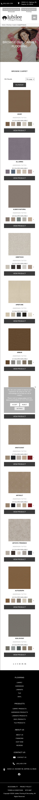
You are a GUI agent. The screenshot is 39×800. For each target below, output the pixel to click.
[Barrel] (19, 196)
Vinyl (20, 696)
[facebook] (19, 774)
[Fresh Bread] (30, 267)
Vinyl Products (20, 719)
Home (3, 25)
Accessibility (13, 786)
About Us (19, 735)
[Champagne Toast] (13, 124)
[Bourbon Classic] (19, 101)
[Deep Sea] (30, 553)
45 (22, 664)
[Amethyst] (19, 149)
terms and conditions (13, 400)
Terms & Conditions (15, 790)
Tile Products (19, 723)
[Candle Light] (18, 553)
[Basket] (13, 219)
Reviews (19, 745)
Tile (19, 693)
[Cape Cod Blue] (18, 314)
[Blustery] (24, 219)
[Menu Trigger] (34, 17)
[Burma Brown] (13, 553)
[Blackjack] (13, 457)
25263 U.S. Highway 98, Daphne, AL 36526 (21, 769)
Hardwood (19, 686)
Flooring (9, 25)
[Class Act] (18, 124)
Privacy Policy (25, 786)
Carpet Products (19, 708)
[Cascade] (18, 457)
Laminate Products (19, 716)
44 (19, 664)
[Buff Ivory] (19, 291)
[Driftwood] (24, 362)
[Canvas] (19, 244)
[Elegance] (24, 124)
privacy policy (22, 398)
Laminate (19, 689)
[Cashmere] (24, 457)
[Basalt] (18, 171)
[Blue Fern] (18, 219)
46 (25, 664)
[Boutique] (30, 219)
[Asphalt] (19, 625)
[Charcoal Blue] (18, 648)
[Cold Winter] (24, 553)
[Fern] (30, 362)
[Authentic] (19, 387)
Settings (19, 408)
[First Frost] (24, 267)
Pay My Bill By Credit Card (11, 9)
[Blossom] (30, 171)
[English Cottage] (30, 124)
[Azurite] (13, 171)
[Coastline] (18, 362)
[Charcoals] (13, 267)
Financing (19, 738)
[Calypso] (13, 648)
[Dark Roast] (18, 267)
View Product (19, 130)
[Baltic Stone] (19, 530)
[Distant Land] (30, 648)
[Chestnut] (19, 339)
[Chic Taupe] (24, 648)
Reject (24, 404)
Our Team (19, 742)
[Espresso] (24, 314)
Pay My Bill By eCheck (29, 9)
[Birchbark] (24, 171)
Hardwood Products (19, 712)
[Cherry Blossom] (30, 457)
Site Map (28, 790)
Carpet (14, 25)
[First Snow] (30, 314)
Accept (14, 404)
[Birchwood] (19, 434)
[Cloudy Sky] (13, 362)
